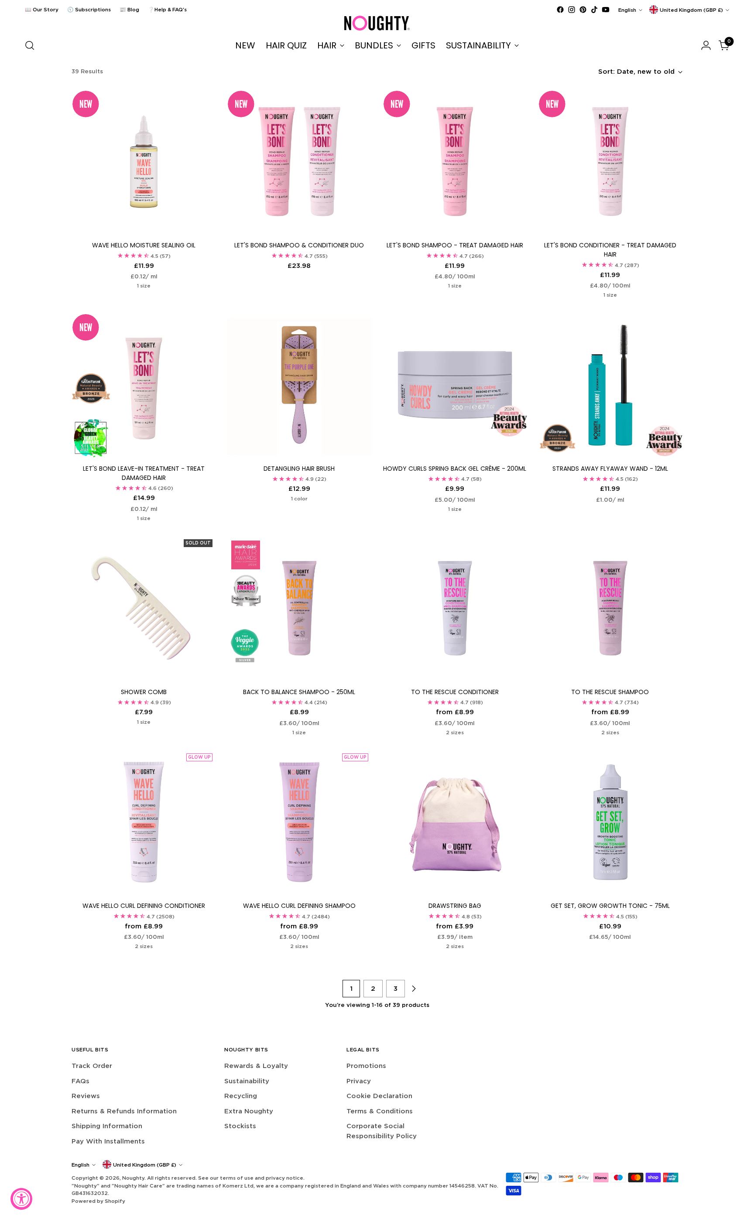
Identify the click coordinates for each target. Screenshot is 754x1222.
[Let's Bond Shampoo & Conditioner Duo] (299, 161)
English (627, 10)
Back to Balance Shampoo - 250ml (299, 692)
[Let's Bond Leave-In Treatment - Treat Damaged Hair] (144, 385)
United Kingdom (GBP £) (691, 10)
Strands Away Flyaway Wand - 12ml (610, 468)
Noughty (133, 1177)
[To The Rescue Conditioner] (455, 608)
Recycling (240, 1096)
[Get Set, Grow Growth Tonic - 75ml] (610, 822)
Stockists (240, 1126)
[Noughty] (377, 23)
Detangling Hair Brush (299, 468)
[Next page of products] (413, 988)
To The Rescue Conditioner (455, 692)
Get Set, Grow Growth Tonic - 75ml (610, 905)
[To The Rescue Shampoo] (610, 608)
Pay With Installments (108, 1141)
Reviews (86, 1096)
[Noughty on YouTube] (606, 10)
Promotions (366, 1065)
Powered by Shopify (98, 1201)
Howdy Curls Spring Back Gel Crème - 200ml (454, 468)
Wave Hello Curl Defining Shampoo (299, 905)
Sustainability (246, 1081)
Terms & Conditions (379, 1111)
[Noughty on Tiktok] (594, 10)
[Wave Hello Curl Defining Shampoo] (299, 822)
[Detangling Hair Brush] (299, 385)
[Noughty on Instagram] (572, 10)
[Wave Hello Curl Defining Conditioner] (144, 822)
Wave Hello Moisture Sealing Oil (143, 245)
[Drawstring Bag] (455, 822)
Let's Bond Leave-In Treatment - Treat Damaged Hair (144, 473)
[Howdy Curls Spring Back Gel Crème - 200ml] (455, 385)
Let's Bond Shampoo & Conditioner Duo (299, 245)
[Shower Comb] (144, 608)
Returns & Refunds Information (124, 1111)
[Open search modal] (29, 45)
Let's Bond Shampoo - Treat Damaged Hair (455, 245)
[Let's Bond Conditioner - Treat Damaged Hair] (610, 161)
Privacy (358, 1081)
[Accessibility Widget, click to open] (21, 1199)
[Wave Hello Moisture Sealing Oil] (144, 161)
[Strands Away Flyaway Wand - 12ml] (610, 385)
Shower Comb (144, 692)
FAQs (80, 1081)
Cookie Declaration (379, 1096)
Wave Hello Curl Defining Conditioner (143, 905)
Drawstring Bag (454, 905)
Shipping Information (107, 1126)
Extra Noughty (248, 1111)
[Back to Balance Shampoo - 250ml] (299, 608)
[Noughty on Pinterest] (583, 10)
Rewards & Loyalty (256, 1065)
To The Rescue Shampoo (610, 692)
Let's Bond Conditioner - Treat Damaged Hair (610, 250)
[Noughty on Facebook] (560, 10)
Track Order (92, 1065)
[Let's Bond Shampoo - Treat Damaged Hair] (455, 161)
